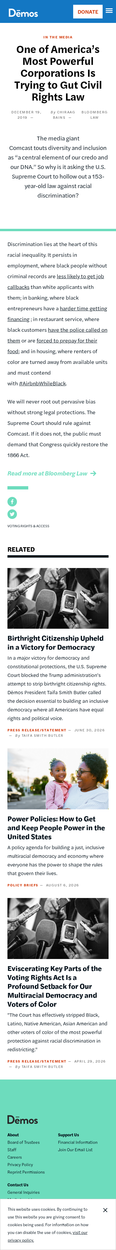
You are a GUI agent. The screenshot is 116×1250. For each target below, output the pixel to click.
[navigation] (109, 10)
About (13, 1135)
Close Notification (105, 1224)
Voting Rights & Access (28, 525)
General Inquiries (23, 1192)
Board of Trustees (23, 1142)
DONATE (88, 11)
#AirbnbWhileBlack (42, 383)
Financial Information (78, 1142)
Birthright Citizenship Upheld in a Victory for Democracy (55, 642)
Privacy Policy (20, 1164)
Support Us (68, 1135)
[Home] (23, 19)
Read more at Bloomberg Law (47, 473)
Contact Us (18, 1185)
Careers (14, 1157)
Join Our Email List (75, 1149)
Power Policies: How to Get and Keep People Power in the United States (56, 827)
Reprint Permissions (26, 1172)
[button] (12, 501)
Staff (11, 1149)
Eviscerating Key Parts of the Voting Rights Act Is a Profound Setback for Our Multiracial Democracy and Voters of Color (54, 986)
